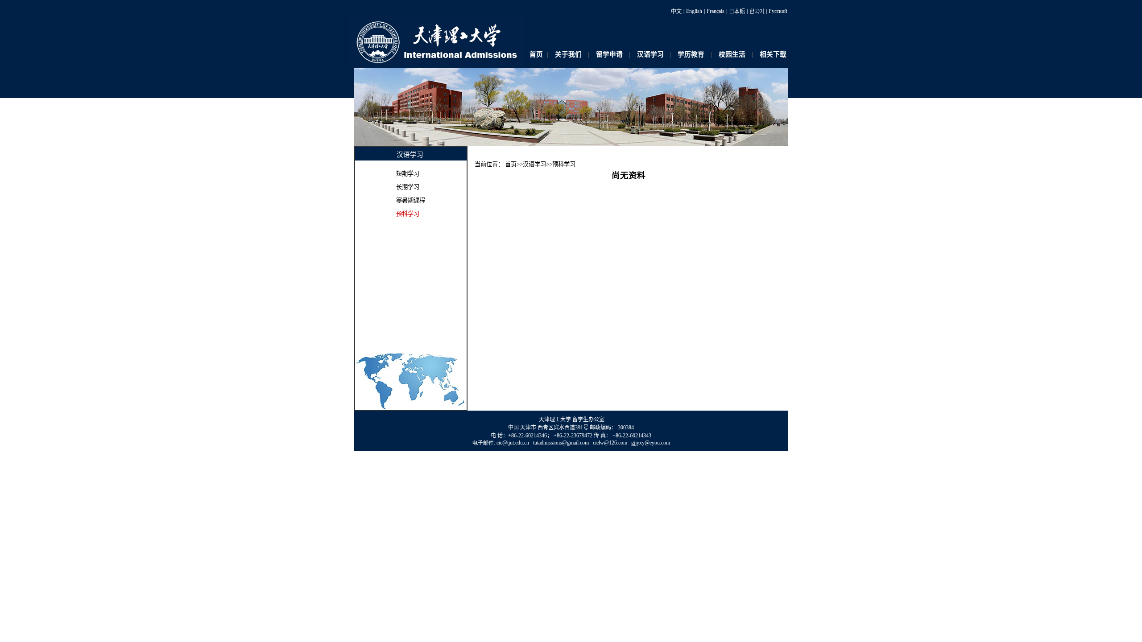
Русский (778, 11)
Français (715, 11)
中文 (676, 11)
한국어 (756, 11)
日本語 (737, 11)
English (694, 11)
